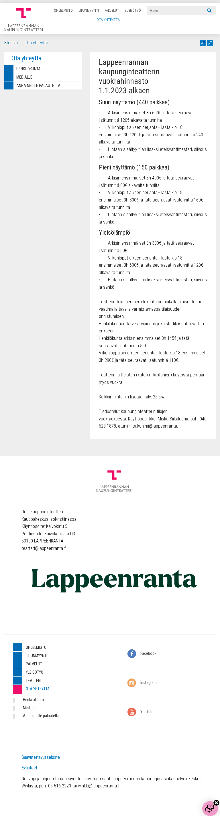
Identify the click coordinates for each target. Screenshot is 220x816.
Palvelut (112, 11)
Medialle (24, 77)
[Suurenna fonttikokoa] (203, 43)
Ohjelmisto (63, 11)
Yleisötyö (133, 11)
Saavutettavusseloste (40, 757)
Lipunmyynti (88, 11)
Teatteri (33, 680)
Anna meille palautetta (38, 85)
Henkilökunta (28, 69)
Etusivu (11, 42)
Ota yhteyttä (108, 20)
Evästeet (29, 768)
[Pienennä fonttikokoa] (210, 43)
